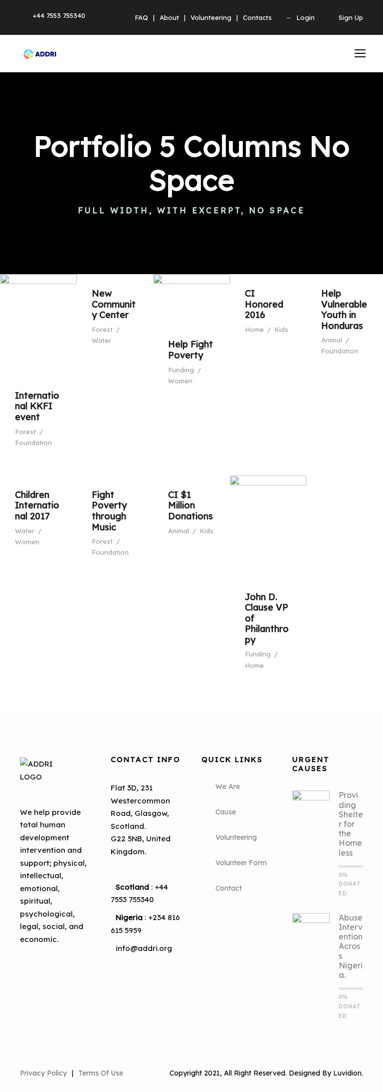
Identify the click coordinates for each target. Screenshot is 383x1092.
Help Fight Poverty (190, 349)
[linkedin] (60, 963)
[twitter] (33, 980)
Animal (331, 340)
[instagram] (60, 980)
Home (254, 329)
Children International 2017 (37, 505)
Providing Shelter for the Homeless (351, 823)
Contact (228, 888)
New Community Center (114, 304)
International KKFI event (37, 406)
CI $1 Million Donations (190, 505)
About (169, 17)
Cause (225, 811)
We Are (227, 786)
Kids (281, 329)
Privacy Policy (43, 1073)
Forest (25, 432)
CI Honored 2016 (264, 304)
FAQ (141, 17)
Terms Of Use (100, 1073)
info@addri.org (144, 948)
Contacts (257, 17)
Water (101, 340)
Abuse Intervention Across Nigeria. (351, 946)
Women (180, 381)
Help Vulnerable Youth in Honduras (344, 309)
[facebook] (33, 963)
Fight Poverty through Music (109, 511)
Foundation (33, 443)
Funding (181, 370)
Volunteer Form (241, 862)
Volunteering (211, 17)
